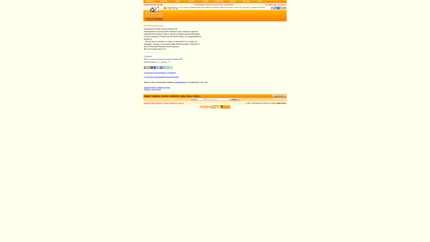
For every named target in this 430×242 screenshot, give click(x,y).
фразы (189, 96)
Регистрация (282, 4)
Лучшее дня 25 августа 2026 (153, 4)
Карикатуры (219, 1)
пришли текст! (279, 96)
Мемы (177, 1)
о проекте (166, 103)
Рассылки (209, 4)
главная (147, 96)
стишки (196, 96)
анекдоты (156, 96)
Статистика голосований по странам (159, 73)
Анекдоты (150, 1)
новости (181, 103)
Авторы (233, 1)
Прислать (246, 1)
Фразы (191, 1)
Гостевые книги (228, 4)
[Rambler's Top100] (205, 107)
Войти (275, 4)
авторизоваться (180, 82)
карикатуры (174, 96)
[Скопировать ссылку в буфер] (171, 67)
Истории (163, 1)
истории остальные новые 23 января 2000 (166, 59)
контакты (159, 103)
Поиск (260, 1)
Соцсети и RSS (218, 4)
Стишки (205, 1)
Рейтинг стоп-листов (152, 90)
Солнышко (148, 56)
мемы (183, 96)
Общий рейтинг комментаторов (157, 88)
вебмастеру (174, 103)
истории (165, 96)
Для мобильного (200, 4)
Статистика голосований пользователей (160, 77)
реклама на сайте (149, 103)
